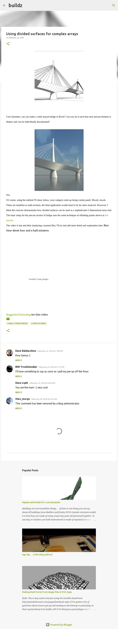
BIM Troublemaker (26, 366)
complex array (38, 323)
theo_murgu (22, 398)
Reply (18, 360)
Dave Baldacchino (25, 350)
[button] (8, 44)
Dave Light (21, 382)
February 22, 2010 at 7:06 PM (50, 351)
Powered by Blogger (60, 624)
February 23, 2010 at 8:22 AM (42, 383)
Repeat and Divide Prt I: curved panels (41, 502)
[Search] (26, 5)
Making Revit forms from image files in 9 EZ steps (47, 592)
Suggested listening (18, 314)
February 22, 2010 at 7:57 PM (51, 367)
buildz (15, 5)
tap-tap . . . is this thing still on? (37, 554)
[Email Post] (8, 320)
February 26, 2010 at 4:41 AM (44, 399)
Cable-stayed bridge (17, 323)
